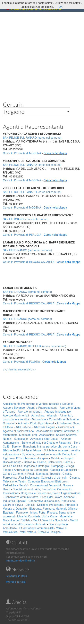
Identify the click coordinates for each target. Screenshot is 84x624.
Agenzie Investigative (58, 411)
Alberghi (52, 415)
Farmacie (22, 512)
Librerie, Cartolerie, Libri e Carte (37, 516)
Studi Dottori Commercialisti (36, 528)
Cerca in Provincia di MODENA (22, 153)
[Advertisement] (42, 53)
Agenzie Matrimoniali (16, 415)
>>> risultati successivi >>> (26, 369)
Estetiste (8, 512)
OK (61, 7)
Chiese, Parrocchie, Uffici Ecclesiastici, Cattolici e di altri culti (37, 475)
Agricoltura (38, 415)
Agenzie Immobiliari (30, 411)
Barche (16, 446)
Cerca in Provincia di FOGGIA (21, 361)
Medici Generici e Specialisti (50, 520)
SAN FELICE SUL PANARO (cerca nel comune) (32, 165)
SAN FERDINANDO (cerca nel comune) (27, 250)
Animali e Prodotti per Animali (36, 423)
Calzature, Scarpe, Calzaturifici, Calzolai (48, 462)
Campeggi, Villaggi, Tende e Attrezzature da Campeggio (39, 468)
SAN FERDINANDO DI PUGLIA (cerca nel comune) (34, 346)
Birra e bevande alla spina (32, 458)
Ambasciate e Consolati (46, 419)
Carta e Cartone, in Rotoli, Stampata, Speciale (31, 473)
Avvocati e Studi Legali (44, 439)
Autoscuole (21, 439)
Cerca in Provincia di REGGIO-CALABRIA (28, 262)
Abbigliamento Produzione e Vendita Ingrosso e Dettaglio (38, 404)
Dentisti (30, 505)
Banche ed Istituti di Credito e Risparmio (46, 442)
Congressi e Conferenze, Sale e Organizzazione (50, 493)
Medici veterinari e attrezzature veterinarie (40, 522)
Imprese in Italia (15, 581)
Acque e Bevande (14, 407)
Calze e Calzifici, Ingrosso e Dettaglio (26, 466)
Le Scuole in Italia (16, 575)
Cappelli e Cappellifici (63, 470)
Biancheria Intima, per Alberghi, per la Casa (50, 446)
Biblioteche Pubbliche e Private (22, 450)
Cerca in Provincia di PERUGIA (22, 234)
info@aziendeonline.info (20, 560)
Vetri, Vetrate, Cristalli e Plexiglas (40, 532)
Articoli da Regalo (44, 427)
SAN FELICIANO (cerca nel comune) (25, 219)
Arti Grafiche (23, 427)
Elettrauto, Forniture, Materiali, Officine (53, 508)
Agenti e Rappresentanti (42, 407)
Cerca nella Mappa (55, 153)
